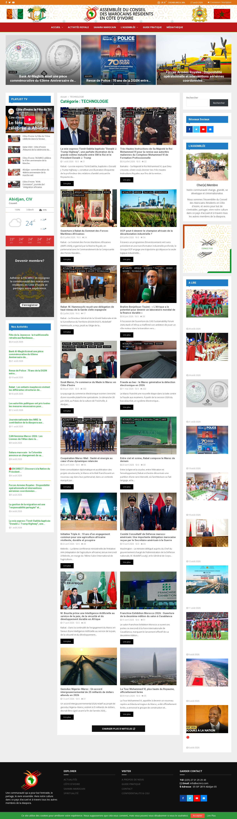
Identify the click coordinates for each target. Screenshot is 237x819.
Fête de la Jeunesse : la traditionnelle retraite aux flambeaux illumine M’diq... (202, 368)
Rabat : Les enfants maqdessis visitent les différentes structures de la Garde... (205, 507)
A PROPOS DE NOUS (133, 779)
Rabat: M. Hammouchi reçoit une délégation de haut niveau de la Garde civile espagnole (87, 308)
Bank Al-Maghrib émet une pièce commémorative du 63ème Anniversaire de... (26, 354)
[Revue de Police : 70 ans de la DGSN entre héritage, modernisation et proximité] (118, 60)
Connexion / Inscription (220, 2)
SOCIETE (12, 72)
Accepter (197, 815)
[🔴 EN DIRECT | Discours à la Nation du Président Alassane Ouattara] (207, 719)
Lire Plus (211, 815)
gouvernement (69, 422)
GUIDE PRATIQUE (152, 27)
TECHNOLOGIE (166, 68)
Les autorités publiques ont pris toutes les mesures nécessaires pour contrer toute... (206, 554)
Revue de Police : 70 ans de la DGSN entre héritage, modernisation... (204, 461)
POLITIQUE (87, 113)
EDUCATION (127, 113)
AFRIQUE (93, 110)
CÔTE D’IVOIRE (72, 784)
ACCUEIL (55, 27)
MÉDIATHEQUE (175, 27)
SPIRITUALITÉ (71, 793)
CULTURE (171, 110)
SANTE (100, 422)
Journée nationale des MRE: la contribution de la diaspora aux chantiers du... (205, 601)
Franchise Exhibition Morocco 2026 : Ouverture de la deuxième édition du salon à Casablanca (147, 615)
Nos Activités (19, 326)
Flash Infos (67, 113)
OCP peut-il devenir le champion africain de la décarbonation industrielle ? (146, 232)
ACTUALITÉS (83, 110)
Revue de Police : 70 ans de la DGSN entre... (118, 80)
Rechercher (192, 97)
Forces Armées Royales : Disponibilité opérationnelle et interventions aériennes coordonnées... (194, 76)
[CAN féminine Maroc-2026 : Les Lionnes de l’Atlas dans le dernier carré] (207, 626)
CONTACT (127, 788)
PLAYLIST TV (19, 99)
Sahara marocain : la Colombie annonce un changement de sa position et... (204, 694)
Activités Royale (69, 110)
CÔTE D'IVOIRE (69, 347)
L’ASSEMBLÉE (128, 27)
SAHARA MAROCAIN (105, 27)
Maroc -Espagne (69, 271)
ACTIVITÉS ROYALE (78, 27)
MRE (99, 347)
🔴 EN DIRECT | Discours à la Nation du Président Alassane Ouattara (204, 740)
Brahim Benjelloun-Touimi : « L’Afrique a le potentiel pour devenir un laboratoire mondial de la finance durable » (147, 309)
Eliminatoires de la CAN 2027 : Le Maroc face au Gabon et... (206, 323)
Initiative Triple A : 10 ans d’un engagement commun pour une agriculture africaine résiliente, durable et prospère (85, 537)
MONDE (77, 113)
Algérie (102, 110)
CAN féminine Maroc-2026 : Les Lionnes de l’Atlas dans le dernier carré (206, 647)
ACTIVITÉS (67, 344)
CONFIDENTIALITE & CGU (135, 793)
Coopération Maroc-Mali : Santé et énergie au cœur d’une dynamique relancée (86, 460)
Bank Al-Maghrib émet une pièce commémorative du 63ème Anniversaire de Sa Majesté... (206, 414)
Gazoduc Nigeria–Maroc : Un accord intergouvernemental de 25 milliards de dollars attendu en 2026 (87, 692)
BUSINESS (148, 268)
